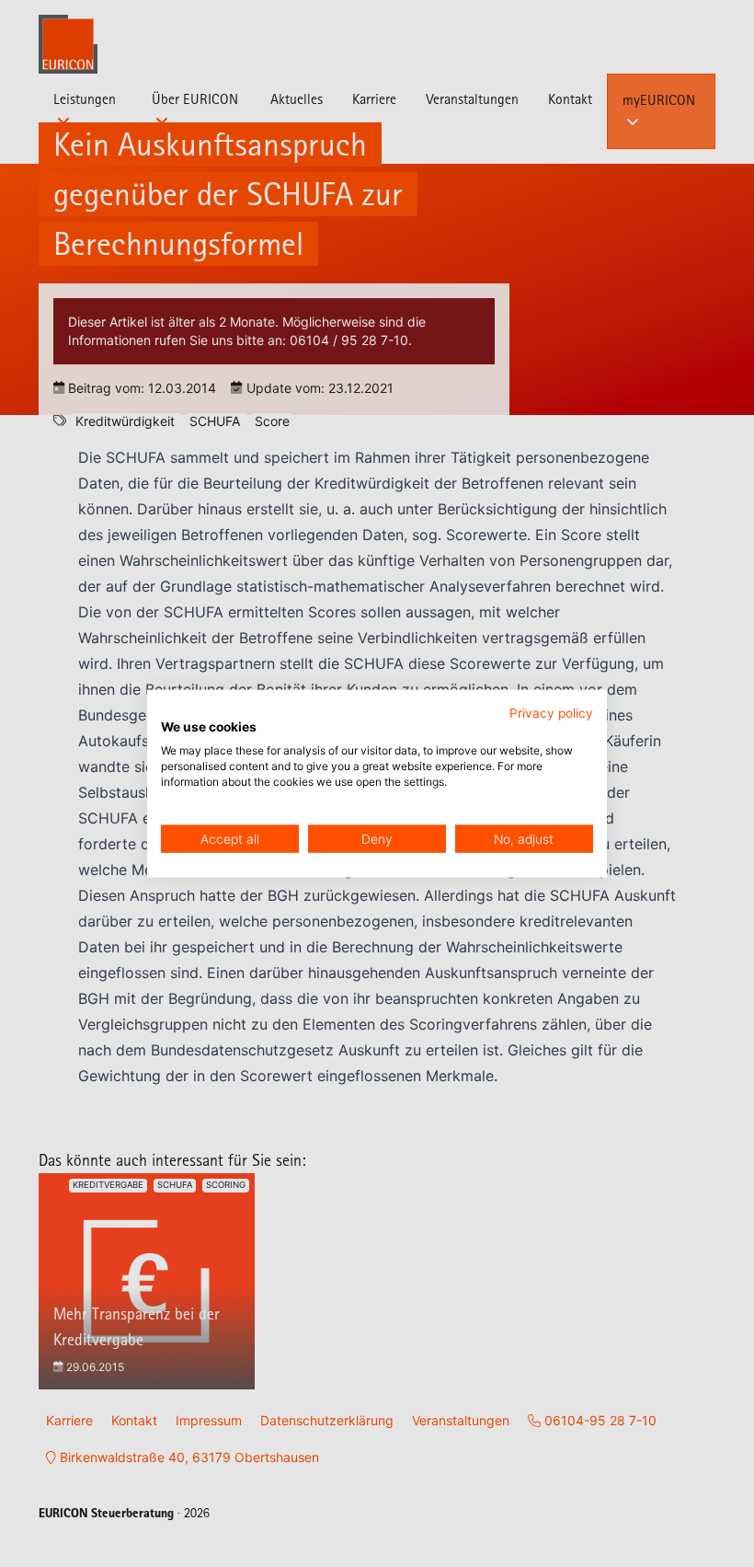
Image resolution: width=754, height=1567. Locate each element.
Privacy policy (551, 712)
